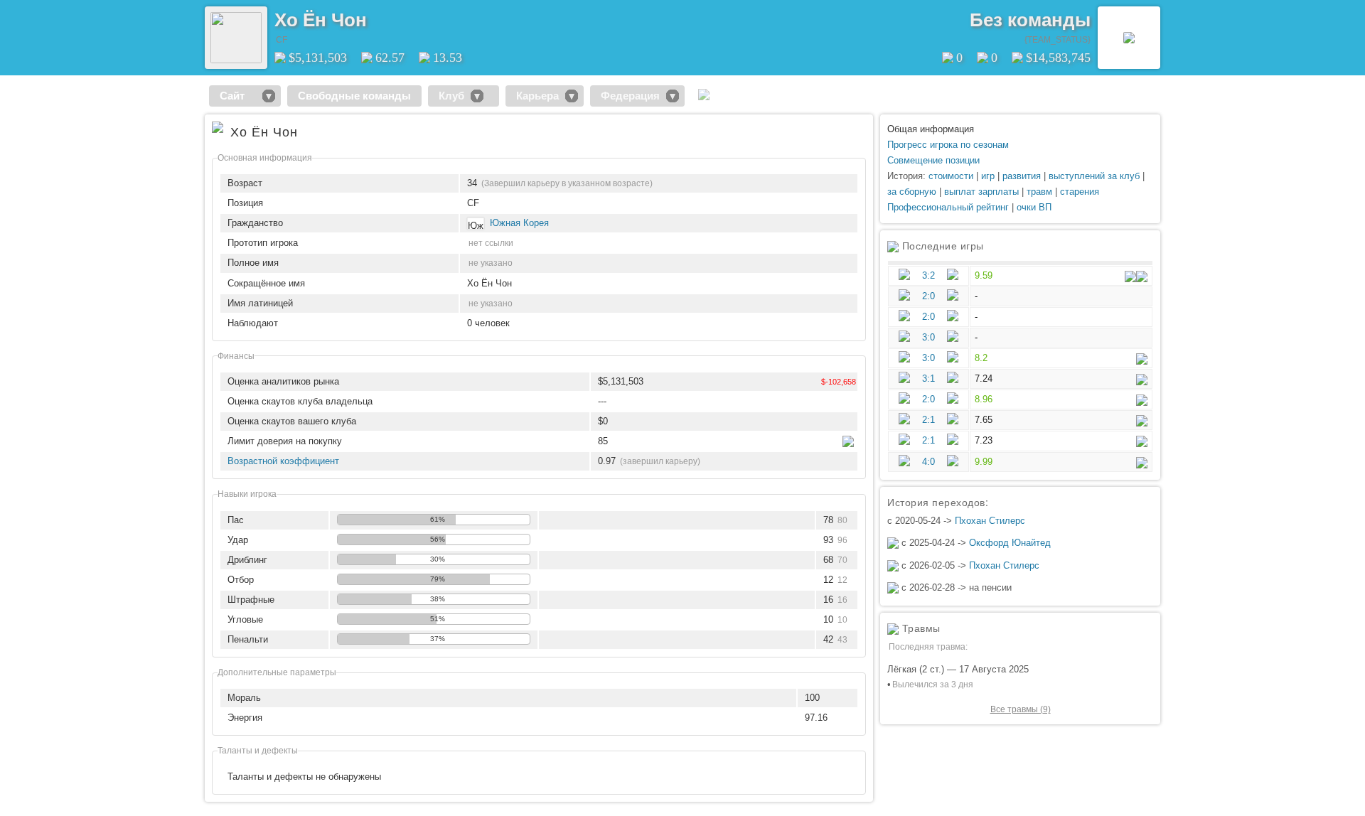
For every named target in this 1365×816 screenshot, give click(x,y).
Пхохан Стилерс (990, 520)
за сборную (911, 191)
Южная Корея (519, 223)
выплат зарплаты (981, 191)
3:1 (928, 378)
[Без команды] (1129, 37)
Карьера (537, 96)
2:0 (928, 296)
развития (1021, 176)
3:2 (928, 275)
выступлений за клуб (1094, 176)
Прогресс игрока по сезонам (948, 144)
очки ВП (1034, 207)
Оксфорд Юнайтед (1010, 542)
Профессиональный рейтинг (948, 207)
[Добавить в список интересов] (377, 15)
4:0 (928, 461)
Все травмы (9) (1020, 709)
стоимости (950, 176)
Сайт (238, 96)
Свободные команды (354, 96)
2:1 (928, 419)
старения (1079, 191)
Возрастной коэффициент (283, 461)
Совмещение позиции (933, 160)
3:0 (928, 337)
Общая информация (930, 129)
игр (988, 176)
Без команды (1030, 20)
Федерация (630, 96)
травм (1039, 191)
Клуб (451, 96)
